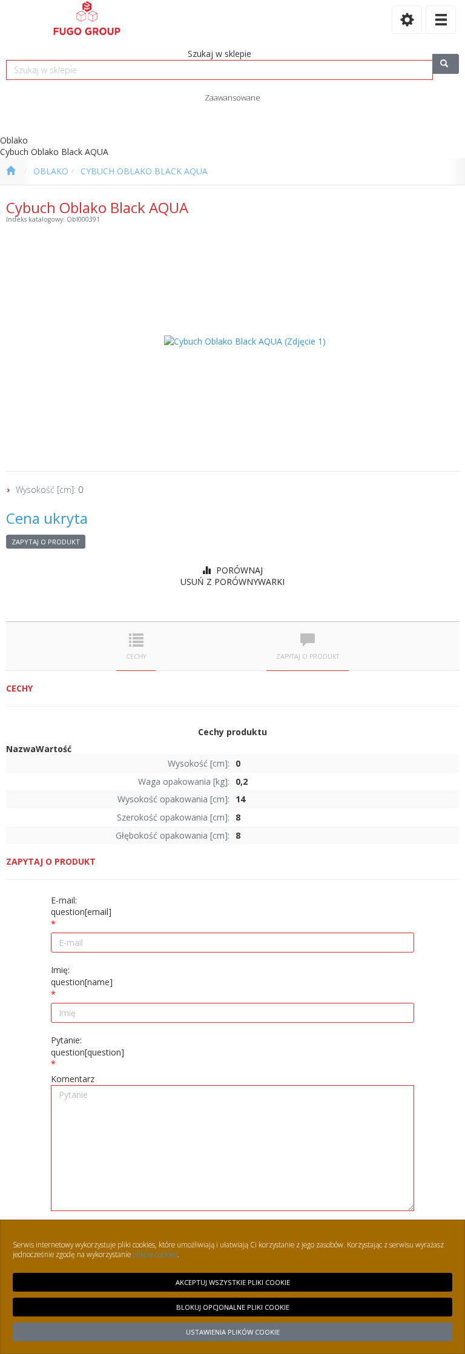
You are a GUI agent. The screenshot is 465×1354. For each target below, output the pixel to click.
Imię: (82, 976)
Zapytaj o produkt (46, 541)
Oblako (50, 171)
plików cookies (155, 1254)
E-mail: (81, 906)
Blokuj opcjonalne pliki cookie (232, 1307)
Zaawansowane (232, 97)
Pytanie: (87, 1046)
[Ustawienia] (407, 19)
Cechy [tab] (136, 656)
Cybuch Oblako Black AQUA (144, 171)
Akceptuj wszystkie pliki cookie (233, 1282)
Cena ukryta (47, 518)
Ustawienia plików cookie (233, 1331)
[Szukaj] (445, 64)
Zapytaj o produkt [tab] (307, 656)
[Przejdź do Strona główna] (10, 171)
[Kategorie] (441, 19)
